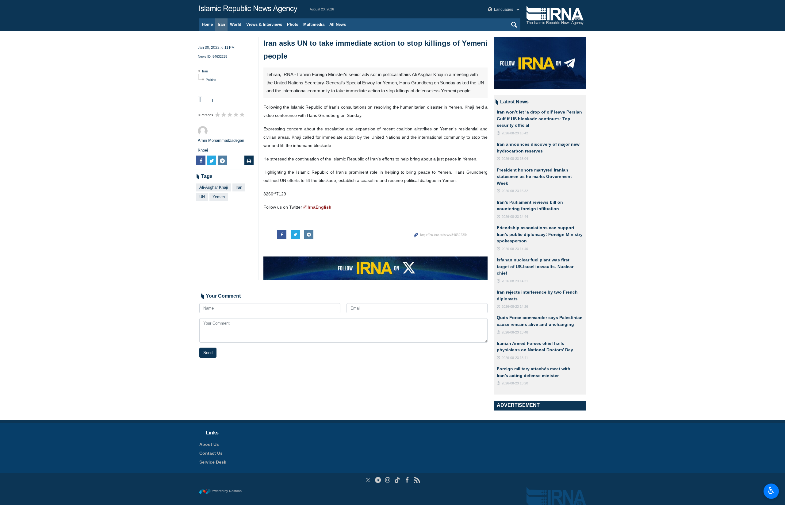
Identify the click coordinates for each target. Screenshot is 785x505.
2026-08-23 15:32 (515, 191)
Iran (221, 24)
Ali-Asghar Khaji (213, 187)
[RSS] (417, 480)
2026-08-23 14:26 (515, 306)
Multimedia (313, 24)
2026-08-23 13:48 (515, 332)
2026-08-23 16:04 (515, 158)
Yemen (219, 197)
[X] (368, 480)
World (235, 24)
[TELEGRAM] (378, 480)
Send (208, 352)
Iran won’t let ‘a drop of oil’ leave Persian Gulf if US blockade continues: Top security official (539, 119)
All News (337, 24)
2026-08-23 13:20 (515, 383)
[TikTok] (397, 480)
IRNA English (248, 9)
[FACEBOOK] (407, 480)
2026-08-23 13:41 (515, 358)
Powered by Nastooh (226, 491)
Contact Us (211, 453)
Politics (211, 80)
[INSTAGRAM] (388, 480)
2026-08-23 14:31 (515, 281)
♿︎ (771, 490)
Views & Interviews (264, 24)
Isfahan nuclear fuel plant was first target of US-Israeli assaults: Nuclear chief (535, 266)
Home (207, 24)
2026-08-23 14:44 (515, 216)
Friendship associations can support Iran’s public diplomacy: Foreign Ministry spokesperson (540, 234)
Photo (292, 24)
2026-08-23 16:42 (515, 133)
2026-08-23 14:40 (515, 249)
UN (202, 197)
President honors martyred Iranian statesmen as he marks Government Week (534, 177)
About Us (209, 444)
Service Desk (212, 462)
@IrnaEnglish (317, 207)
